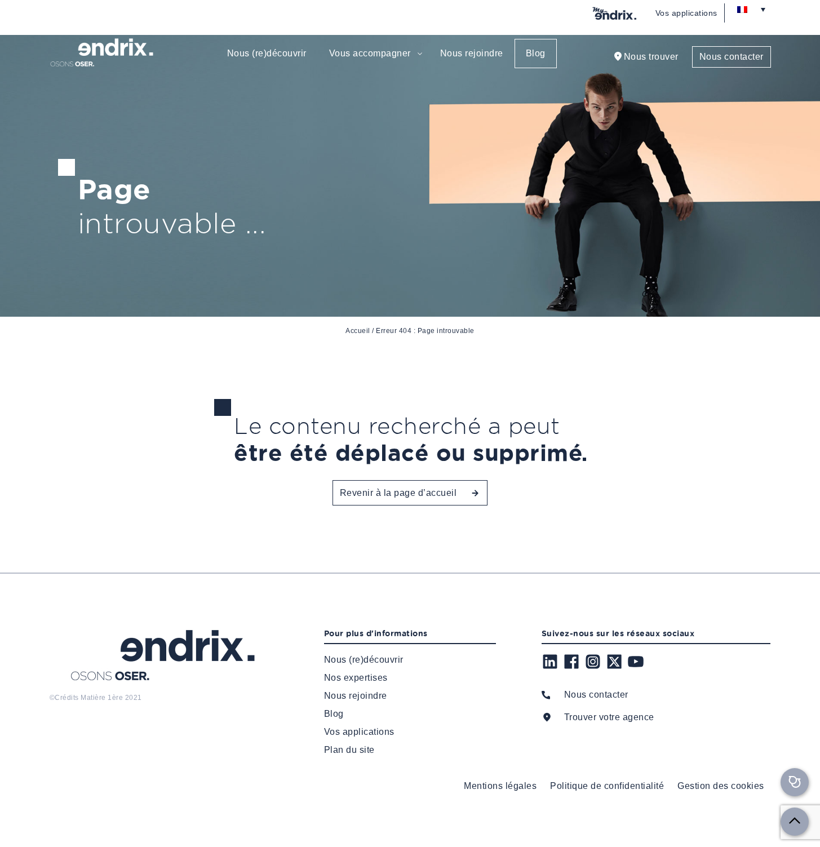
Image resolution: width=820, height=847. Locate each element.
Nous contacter (731, 56)
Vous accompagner (370, 53)
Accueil (357, 331)
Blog (536, 53)
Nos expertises (356, 677)
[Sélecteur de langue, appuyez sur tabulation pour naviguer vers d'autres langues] (751, 9)
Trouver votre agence (609, 717)
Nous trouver (651, 56)
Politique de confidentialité (607, 786)
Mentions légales (500, 786)
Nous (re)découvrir (267, 53)
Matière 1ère (102, 698)
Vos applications (686, 12)
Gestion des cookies (720, 786)
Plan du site (349, 750)
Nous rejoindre (471, 53)
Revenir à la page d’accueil (398, 493)
